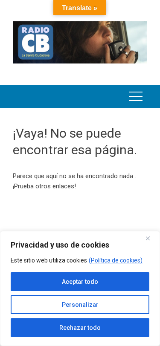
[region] (80, 288)
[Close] (151, 238)
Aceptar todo (80, 281)
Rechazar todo (80, 327)
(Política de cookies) (116, 260)
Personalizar (80, 304)
